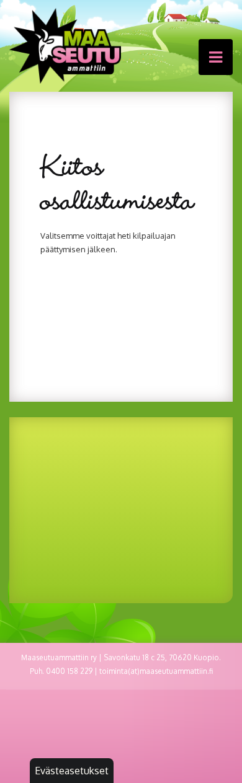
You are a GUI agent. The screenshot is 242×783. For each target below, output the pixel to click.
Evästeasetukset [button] (72, 770)
